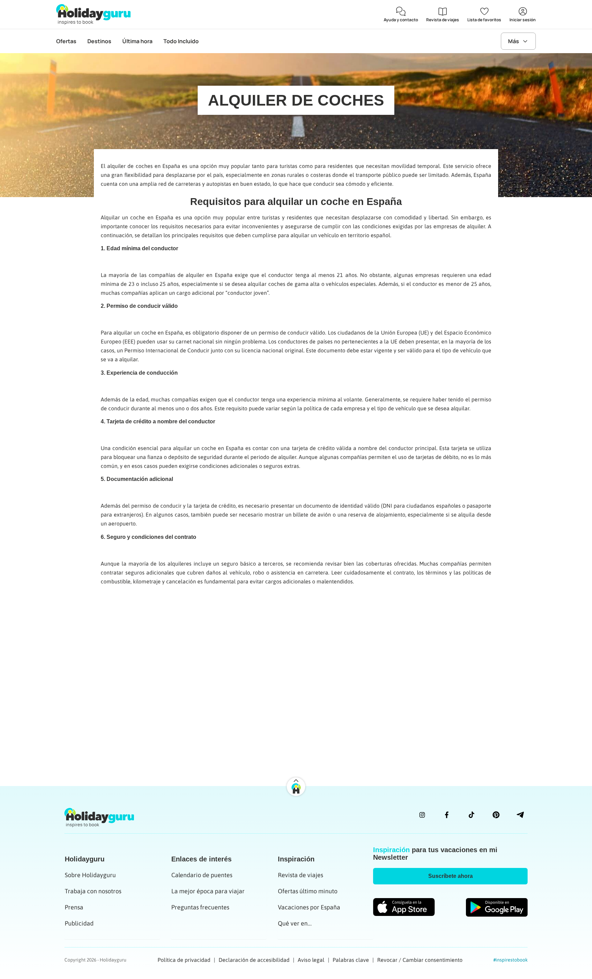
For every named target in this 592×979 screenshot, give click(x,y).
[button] (450, 876)
